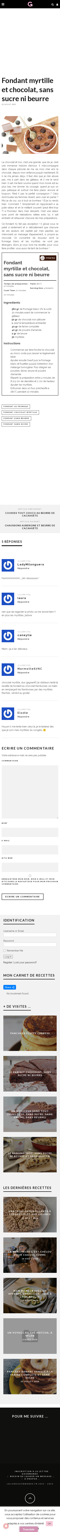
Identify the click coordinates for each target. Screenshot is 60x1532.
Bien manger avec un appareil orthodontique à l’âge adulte (30, 1293)
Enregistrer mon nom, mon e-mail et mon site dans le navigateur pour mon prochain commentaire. (30, 881)
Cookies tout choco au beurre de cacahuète (30, 514)
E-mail (6, 841)
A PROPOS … (32, 1479)
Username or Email (13, 931)
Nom (5, 823)
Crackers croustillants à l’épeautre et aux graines (30, 1213)
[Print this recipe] (48, 259)
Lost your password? (25, 962)
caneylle (25, 635)
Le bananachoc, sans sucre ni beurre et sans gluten (30, 1155)
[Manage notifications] (6, 1526)
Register (7, 962)
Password (8, 940)
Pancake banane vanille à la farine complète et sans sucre (30, 1374)
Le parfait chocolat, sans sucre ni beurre (30, 1074)
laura (22, 598)
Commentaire (10, 761)
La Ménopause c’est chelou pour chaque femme (30, 1253)
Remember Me (15, 950)
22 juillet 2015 (24, 561)
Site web (7, 858)
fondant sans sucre (16, 424)
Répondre (24, 568)
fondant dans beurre (16, 418)
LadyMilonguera (31, 564)
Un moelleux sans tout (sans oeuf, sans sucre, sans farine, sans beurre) (30, 1114)
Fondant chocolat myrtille (20, 412)
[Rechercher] (53, 4)
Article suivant (30, 521)
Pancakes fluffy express (30, 1033)
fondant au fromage (16, 406)
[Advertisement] (30, 42)
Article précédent (30, 509)
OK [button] (49, 1523)
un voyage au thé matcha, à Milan (30, 1334)
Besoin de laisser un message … (32, 1476)
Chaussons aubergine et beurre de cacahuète (30, 527)
